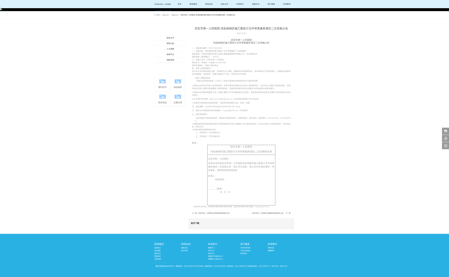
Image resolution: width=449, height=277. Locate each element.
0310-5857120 (189, 266)
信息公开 (165, 15)
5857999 (199, 266)
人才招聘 (170, 49)
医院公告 (175, 15)
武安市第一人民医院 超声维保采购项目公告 (214, 213)
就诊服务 (178, 87)
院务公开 (170, 38)
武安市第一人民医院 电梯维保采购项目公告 (268, 213)
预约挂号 (162, 87)
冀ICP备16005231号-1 (165, 266)
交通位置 (178, 102)
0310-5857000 (220, 266)
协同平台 (170, 54)
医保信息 (162, 102)
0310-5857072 (241, 266)
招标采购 (170, 60)
